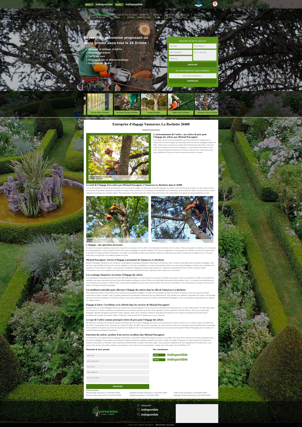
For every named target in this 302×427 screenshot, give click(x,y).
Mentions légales (165, 425)
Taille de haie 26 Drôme (171, 16)
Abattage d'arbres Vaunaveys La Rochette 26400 (192, 395)
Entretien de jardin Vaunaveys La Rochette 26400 (148, 393)
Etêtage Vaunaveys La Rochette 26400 (144, 395)
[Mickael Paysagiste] (97, 14)
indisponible (104, 4)
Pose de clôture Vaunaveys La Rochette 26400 (103, 395)
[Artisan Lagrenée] (105, 409)
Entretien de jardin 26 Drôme (144, 16)
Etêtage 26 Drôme (157, 16)
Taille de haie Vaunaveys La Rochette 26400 (190, 393)
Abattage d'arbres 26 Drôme (198, 16)
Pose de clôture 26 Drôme (131, 16)
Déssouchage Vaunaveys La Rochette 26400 (103, 393)
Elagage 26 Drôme (184, 16)
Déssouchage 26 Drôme (117, 16)
